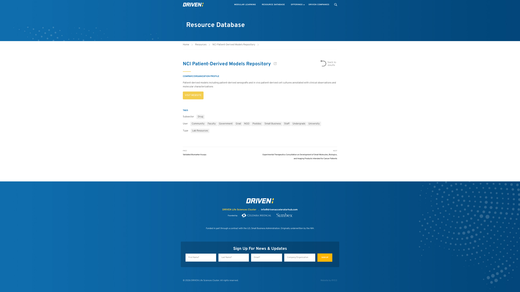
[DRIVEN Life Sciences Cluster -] (193, 5)
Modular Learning (245, 5)
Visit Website (193, 95)
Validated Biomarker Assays (194, 155)
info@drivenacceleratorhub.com (279, 209)
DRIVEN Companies (319, 5)
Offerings (297, 5)
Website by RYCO (329, 280)
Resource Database (273, 5)
